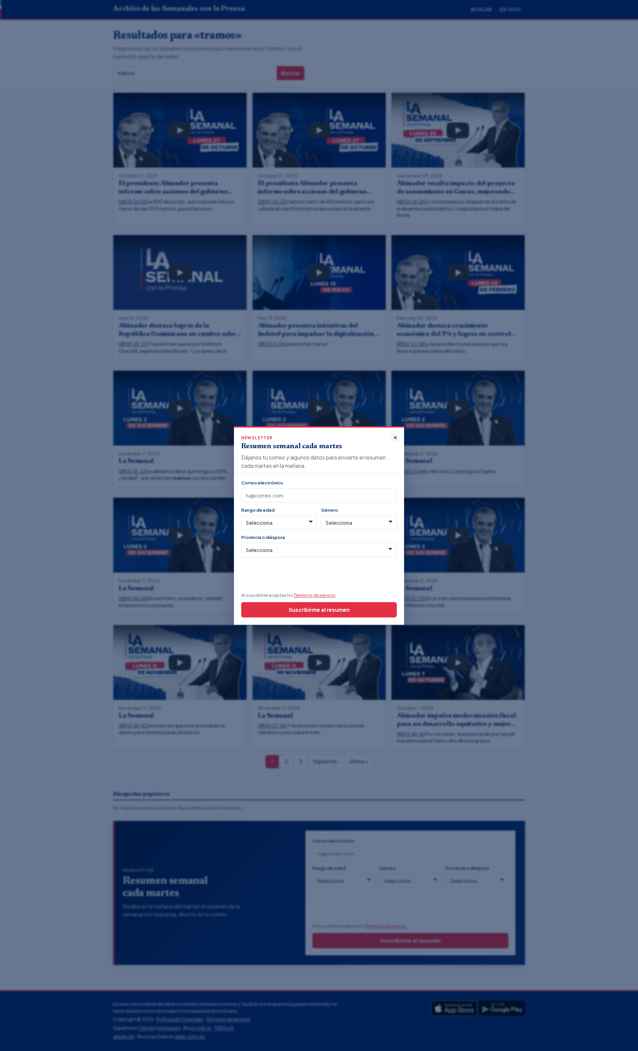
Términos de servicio (315, 595)
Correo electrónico (262, 482)
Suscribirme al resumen (319, 609)
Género (329, 510)
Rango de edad (257, 510)
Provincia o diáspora (263, 537)
